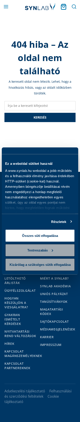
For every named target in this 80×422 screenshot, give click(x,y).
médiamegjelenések (57, 329)
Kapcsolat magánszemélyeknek (23, 353)
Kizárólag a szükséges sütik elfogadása (40, 265)
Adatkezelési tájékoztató (24, 391)
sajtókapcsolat (54, 321)
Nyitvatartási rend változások (20, 333)
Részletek (58, 221)
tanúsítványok (54, 301)
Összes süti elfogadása (40, 236)
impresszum (51, 345)
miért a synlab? (54, 278)
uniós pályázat (54, 294)
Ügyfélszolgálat (20, 290)
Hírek (9, 343)
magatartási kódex (51, 311)
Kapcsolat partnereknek (17, 365)
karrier (47, 337)
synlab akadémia (55, 286)
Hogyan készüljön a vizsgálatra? (16, 302)
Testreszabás (37, 250)
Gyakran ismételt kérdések (12, 319)
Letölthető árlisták (15, 280)
